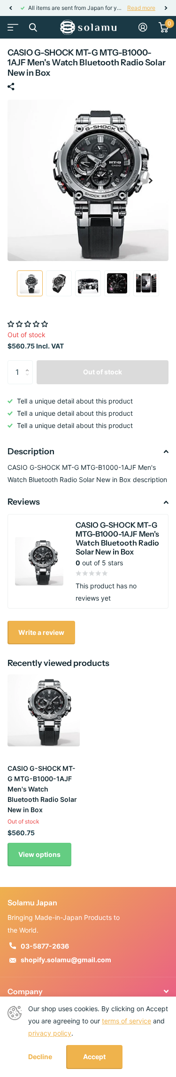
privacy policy (49, 1033)
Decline (40, 1057)
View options (39, 854)
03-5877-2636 (45, 946)
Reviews (24, 502)
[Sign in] (142, 27)
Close (33, 27)
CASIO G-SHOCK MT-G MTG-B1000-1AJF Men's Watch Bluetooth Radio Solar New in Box (42, 789)
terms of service (126, 1021)
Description (31, 451)
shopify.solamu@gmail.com (66, 960)
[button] (10, 8)
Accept (94, 1057)
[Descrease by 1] (29, 380)
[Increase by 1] (29, 364)
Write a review (41, 632)
